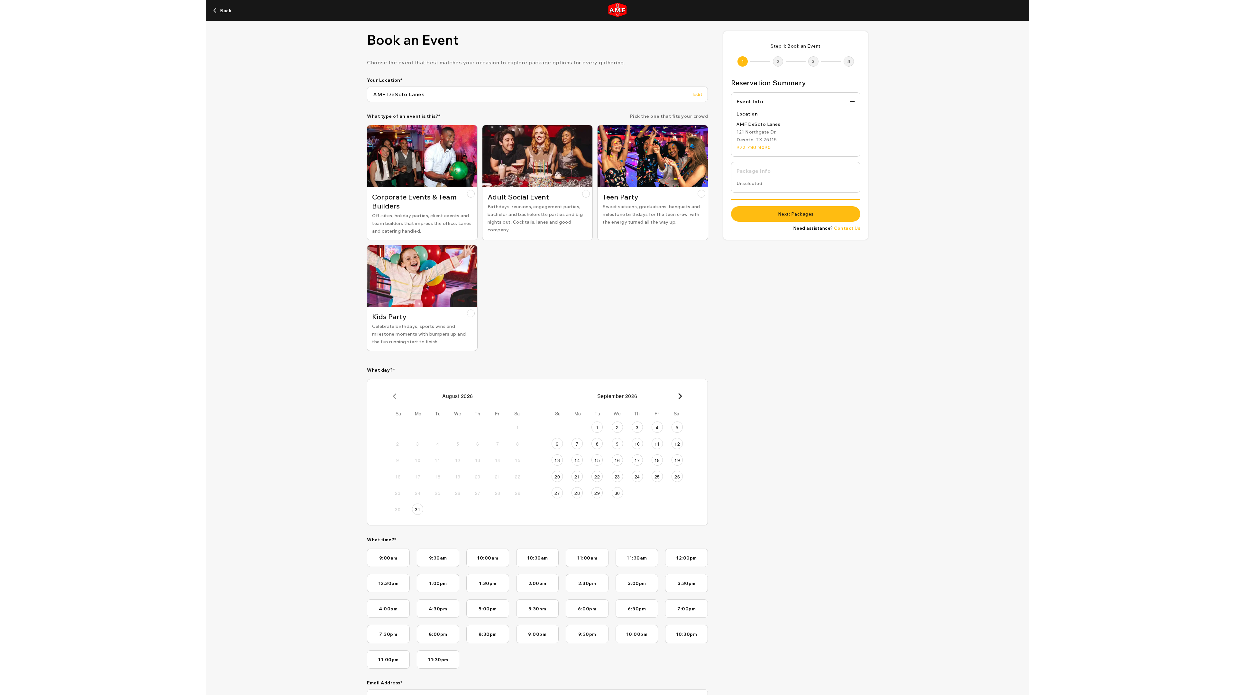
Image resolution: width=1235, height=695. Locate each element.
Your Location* (384, 80)
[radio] (422, 182)
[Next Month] (680, 396)
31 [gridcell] (417, 509)
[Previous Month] (394, 396)
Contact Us (847, 228)
